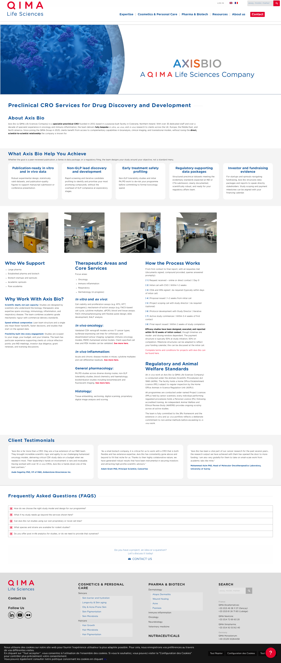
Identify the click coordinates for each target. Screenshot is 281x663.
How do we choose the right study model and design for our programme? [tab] (50, 508)
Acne (155, 604)
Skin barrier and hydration (96, 598)
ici (105, 659)
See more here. (121, 343)
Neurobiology (155, 622)
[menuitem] (126, 14)
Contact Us (17, 598)
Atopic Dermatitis (162, 594)
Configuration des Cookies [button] (241, 653)
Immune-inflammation (159, 613)
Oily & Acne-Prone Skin (94, 607)
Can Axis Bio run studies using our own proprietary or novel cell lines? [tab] (48, 521)
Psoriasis (157, 608)
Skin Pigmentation (91, 612)
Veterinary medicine (158, 627)
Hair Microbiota (90, 630)
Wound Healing (161, 599)
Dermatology (155, 590)
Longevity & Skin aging (94, 603)
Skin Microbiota (90, 616)
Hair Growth (88, 625)
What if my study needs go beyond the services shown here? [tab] (43, 515)
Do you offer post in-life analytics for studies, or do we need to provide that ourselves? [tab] (56, 534)
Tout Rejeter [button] (216, 653)
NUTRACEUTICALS (164, 636)
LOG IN (220, 3)
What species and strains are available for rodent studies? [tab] (42, 527)
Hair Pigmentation (91, 635)
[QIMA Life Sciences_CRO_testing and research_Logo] (25, 12)
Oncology (153, 617)
